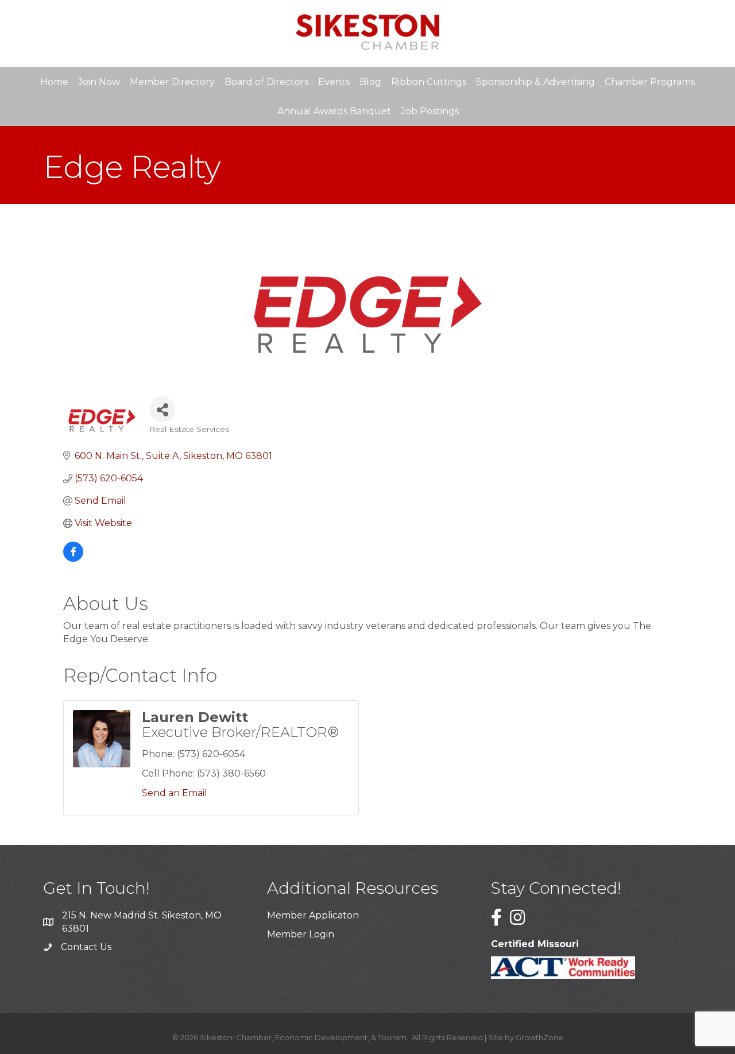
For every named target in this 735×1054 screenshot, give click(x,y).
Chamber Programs (650, 81)
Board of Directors (266, 81)
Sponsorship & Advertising (535, 81)
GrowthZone (539, 1037)
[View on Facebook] (73, 558)
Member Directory (172, 81)
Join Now (99, 81)
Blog (370, 81)
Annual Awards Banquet (334, 111)
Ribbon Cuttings (428, 81)
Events (334, 81)
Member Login (300, 934)
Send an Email (174, 792)
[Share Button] (162, 409)
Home (54, 81)
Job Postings (430, 111)
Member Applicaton (313, 915)
